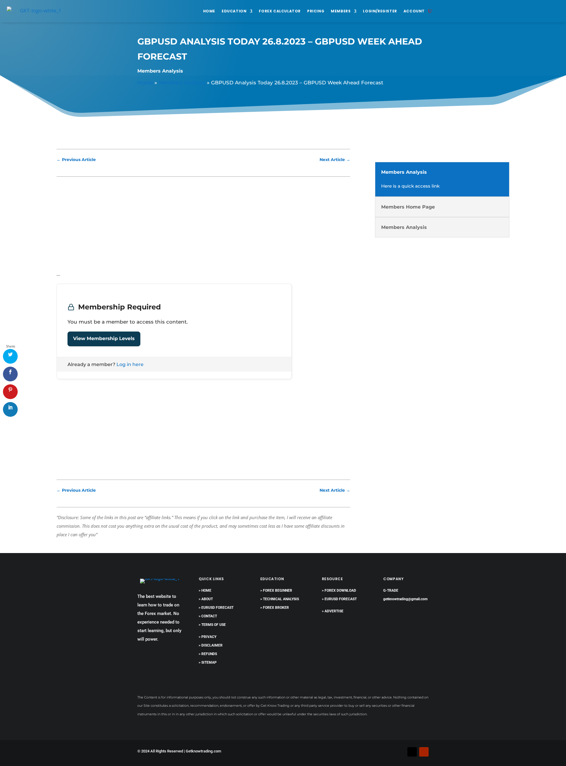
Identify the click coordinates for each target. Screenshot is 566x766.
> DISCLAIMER (211, 645)
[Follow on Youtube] (424, 752)
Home (209, 11)
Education (234, 11)
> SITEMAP (208, 662)
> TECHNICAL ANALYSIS (279, 599)
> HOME (205, 590)
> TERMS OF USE (212, 625)
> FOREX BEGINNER (276, 590)
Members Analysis (160, 71)
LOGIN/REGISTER (380, 11)
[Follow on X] (412, 752)
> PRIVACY (207, 637)
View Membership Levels (104, 339)
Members (341, 11)
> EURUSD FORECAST (216, 608)
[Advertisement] (203, 226)
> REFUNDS (208, 654)
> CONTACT (208, 616)
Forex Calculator (280, 11)
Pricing (315, 11)
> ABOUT (206, 599)
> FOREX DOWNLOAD (339, 590)
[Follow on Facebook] (400, 752)
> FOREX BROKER (274, 608)
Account (414, 11)
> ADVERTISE (332, 611)
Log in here (130, 364)
